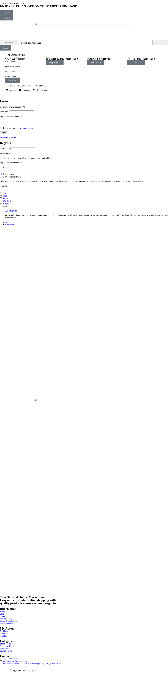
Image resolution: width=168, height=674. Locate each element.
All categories (11, 211)
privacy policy (137, 181)
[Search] (160, 42)
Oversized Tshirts (12, 66)
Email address (6, 153)
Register (4, 186)
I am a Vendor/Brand (12, 177)
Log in (3, 133)
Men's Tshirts (10, 61)
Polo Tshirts (10, 71)
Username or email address (12, 107)
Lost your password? (24, 128)
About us (9, 222)
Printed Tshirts (11, 76)
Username (5, 148)
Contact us (9, 224)
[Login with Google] (5, 122)
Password (5, 112)
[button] (6, 17)
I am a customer (9, 174)
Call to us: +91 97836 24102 (13, 3)
